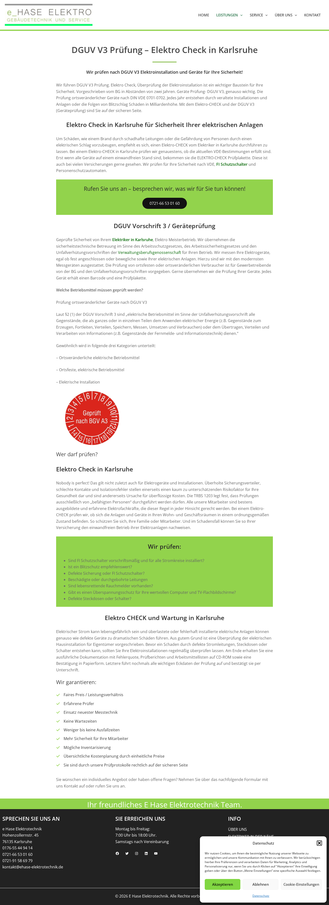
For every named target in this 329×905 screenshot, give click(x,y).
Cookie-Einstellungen (301, 884)
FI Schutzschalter (232, 164)
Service (256, 15)
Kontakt (312, 15)
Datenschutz (260, 896)
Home (203, 15)
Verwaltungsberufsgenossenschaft (149, 252)
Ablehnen (260, 884)
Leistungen (227, 15)
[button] (319, 843)
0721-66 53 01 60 (165, 203)
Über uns (283, 15)
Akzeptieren (222, 884)
